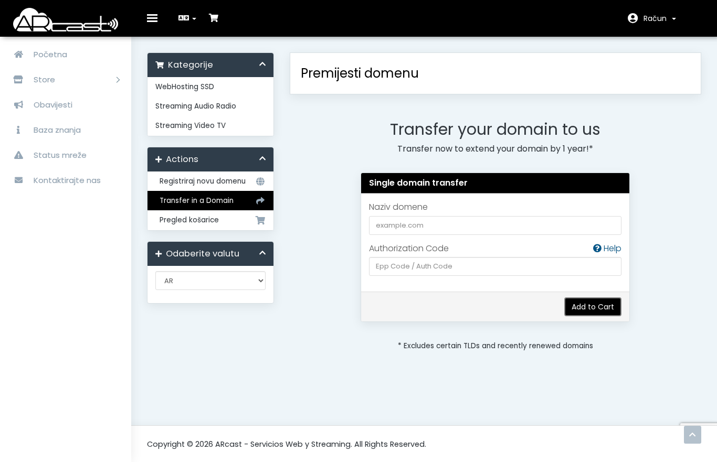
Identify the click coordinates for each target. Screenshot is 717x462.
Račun (657, 18)
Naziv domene (398, 207)
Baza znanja (56, 129)
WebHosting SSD (184, 87)
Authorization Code (495, 248)
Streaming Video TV (190, 126)
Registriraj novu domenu (200, 181)
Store (45, 79)
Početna (49, 54)
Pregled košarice (187, 220)
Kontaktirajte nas (66, 180)
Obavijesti (51, 104)
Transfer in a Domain (194, 201)
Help (611, 248)
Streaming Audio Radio (195, 106)
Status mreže (59, 154)
